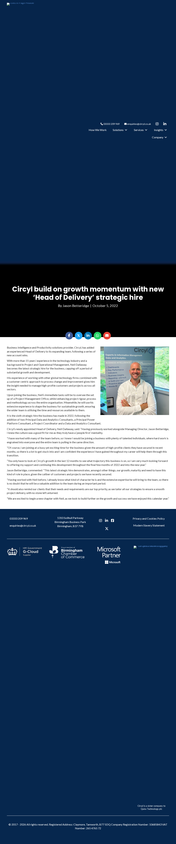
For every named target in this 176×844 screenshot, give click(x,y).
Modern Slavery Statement (149, 525)
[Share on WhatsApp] (97, 335)
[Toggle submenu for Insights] (166, 130)
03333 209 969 (111, 124)
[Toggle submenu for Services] (146, 130)
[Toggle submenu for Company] (166, 137)
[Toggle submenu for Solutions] (126, 130)
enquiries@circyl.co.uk (139, 124)
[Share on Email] (107, 335)
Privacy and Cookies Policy (149, 518)
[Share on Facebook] (69, 335)
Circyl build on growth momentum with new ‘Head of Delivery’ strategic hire (88, 293)
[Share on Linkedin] (88, 335)
